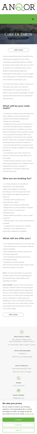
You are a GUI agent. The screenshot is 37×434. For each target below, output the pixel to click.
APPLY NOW (18, 50)
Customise (18, 425)
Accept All (18, 420)
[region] (18, 417)
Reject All (19, 430)
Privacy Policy (29, 414)
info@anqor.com (18, 398)
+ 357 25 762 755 (18, 386)
